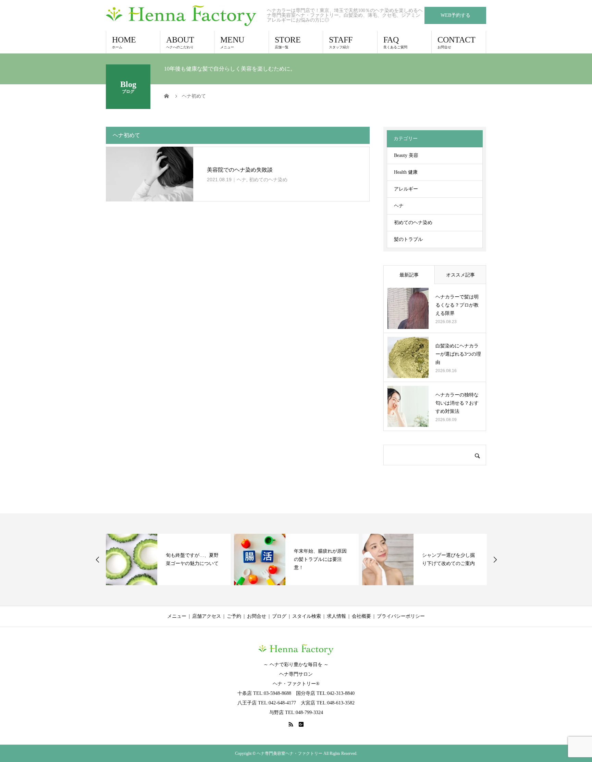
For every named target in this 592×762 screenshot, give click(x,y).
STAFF (341, 42)
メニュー (176, 616)
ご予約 (234, 616)
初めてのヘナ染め (268, 179)
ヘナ (241, 179)
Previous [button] (97, 559)
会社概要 (361, 616)
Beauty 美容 (406, 155)
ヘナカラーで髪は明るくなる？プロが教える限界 (457, 305)
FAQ (395, 42)
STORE (288, 42)
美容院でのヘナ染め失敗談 (240, 170)
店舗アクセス (206, 616)
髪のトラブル (408, 239)
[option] (168, 559)
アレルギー (406, 189)
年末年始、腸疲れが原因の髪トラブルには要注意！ (320, 559)
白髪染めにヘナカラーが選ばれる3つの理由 (458, 354)
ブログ (279, 616)
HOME (124, 42)
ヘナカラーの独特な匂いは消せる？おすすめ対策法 (457, 403)
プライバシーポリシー (401, 616)
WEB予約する (455, 15)
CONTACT (456, 42)
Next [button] (495, 559)
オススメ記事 (460, 275)
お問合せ (256, 616)
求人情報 (336, 616)
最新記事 (409, 275)
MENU (232, 42)
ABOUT (180, 42)
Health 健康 (406, 172)
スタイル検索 (306, 616)
